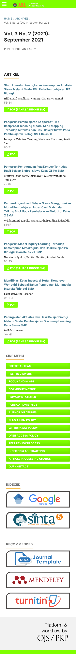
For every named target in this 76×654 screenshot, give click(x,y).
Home (8, 18)
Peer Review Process (24, 443)
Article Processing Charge (30, 458)
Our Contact (19, 466)
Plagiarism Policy (22, 420)
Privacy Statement (23, 397)
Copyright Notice (22, 389)
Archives (21, 18)
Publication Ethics (23, 404)
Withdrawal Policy (23, 427)
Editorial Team (20, 366)
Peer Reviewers (20, 373)
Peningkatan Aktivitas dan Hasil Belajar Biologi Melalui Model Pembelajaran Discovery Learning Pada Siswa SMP (37, 321)
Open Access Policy (23, 435)
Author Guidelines (23, 412)
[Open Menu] (4, 4)
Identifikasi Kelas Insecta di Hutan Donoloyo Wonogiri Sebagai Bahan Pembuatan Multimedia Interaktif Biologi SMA (37, 284)
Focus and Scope (21, 381)
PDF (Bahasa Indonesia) (27, 109)
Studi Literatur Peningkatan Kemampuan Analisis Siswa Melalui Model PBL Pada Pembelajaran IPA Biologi (38, 89)
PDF (12, 154)
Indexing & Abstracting (27, 451)
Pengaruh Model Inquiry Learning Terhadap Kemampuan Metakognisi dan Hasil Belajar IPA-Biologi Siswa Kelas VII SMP (36, 248)
